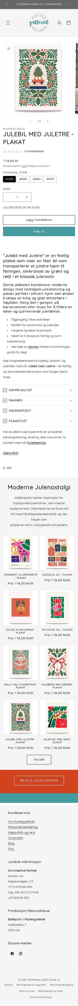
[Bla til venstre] (30, 121)
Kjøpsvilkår (11, 453)
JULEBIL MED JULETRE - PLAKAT (20, 741)
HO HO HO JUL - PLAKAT (57, 629)
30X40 (23, 179)
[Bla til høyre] (47, 121)
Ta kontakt (15, 838)
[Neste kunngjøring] (70, 4)
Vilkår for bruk (27, 991)
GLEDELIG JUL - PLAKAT (57, 574)
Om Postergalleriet (21, 821)
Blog (11, 843)
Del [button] (9, 468)
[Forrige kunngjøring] (7, 4)
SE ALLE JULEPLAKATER (39, 780)
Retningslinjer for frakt (50, 991)
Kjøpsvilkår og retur (22, 832)
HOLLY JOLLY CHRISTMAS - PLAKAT (21, 686)
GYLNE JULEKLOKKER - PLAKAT (20, 631)
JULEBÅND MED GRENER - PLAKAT (57, 686)
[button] (8, 22)
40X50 (36, 179)
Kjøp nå (39, 231)
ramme (33, 346)
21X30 (9, 179)
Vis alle (39, 759)
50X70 (50, 179)
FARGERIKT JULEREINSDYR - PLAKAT (20, 576)
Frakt (24, 166)
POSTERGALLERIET (38, 980)
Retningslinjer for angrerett (31, 985)
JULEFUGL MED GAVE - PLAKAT (57, 741)
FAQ (11, 848)
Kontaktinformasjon (41, 997)
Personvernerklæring (23, 827)
